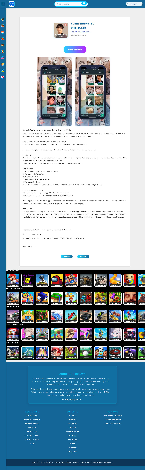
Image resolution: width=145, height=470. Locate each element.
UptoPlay (72, 424)
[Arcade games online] (3, 26)
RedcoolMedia (72, 432)
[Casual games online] (3, 39)
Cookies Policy (32, 440)
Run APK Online (32, 424)
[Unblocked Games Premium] (3, 77)
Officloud (72, 452)
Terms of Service (32, 436)
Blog (32, 444)
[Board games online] (3, 32)
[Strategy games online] (3, 64)
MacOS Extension (113, 424)
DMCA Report (32, 416)
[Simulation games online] (3, 51)
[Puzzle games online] (3, 45)
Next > (83, 257)
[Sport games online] (3, 58)
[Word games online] (3, 71)
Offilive (72, 428)
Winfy (72, 444)
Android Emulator (32, 420)
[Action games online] (3, 19)
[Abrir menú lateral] (3, 4)
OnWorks (72, 420)
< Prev (67, 257)
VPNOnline (72, 440)
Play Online (75, 49)
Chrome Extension (113, 420)
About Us (32, 428)
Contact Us (32, 432)
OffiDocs (72, 416)
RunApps (72, 448)
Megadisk (72, 436)
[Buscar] (84, 3)
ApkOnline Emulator (113, 416)
